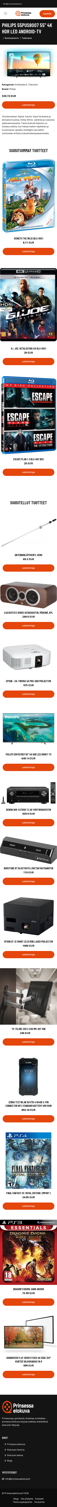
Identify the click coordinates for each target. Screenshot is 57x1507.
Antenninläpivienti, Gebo (28, 555)
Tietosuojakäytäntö (22, 1502)
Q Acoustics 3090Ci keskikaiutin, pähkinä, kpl (28, 612)
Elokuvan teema (15, 1455)
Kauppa (47, 13)
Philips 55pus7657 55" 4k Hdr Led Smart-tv (28, 754)
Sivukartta (39, 1502)
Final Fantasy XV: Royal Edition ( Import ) (28, 1193)
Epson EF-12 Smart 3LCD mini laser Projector (28, 941)
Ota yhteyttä (27, 1498)
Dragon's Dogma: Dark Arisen (28, 1289)
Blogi (9, 1460)
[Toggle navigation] (5, 13)
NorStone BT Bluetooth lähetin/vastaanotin (28, 868)
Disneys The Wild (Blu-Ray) (28, 238)
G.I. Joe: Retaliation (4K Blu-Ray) (28, 348)
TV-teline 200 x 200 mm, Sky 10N (28, 1028)
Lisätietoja (28, 105)
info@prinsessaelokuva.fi (12, 4)
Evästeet (39, 1498)
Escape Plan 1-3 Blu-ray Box (28, 459)
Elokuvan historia (15, 1449)
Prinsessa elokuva (16, 1444)
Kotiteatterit (12, 38)
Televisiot (27, 38)
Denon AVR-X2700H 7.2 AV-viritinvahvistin (28, 809)
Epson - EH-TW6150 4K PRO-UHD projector (28, 681)
